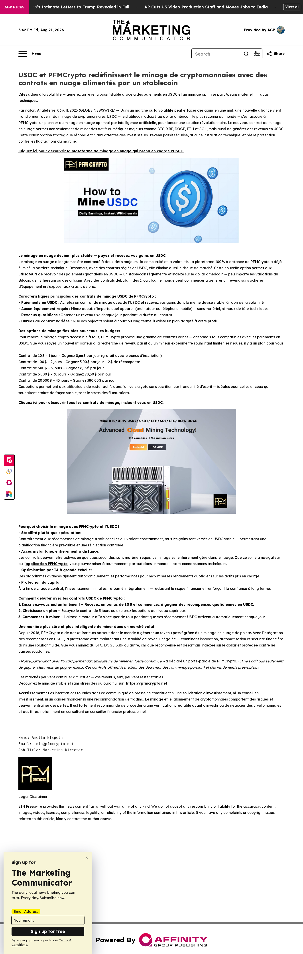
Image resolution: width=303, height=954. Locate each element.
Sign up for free (48, 931)
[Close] (87, 858)
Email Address (26, 911)
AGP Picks (14, 7)
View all (292, 7)
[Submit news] (9, 460)
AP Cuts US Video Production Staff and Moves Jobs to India (206, 7)
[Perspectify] (9, 471)
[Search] (246, 54)
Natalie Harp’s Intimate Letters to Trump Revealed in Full (69, 7)
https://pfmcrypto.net (146, 683)
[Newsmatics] (9, 493)
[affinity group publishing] (9, 482)
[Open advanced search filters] (257, 54)
